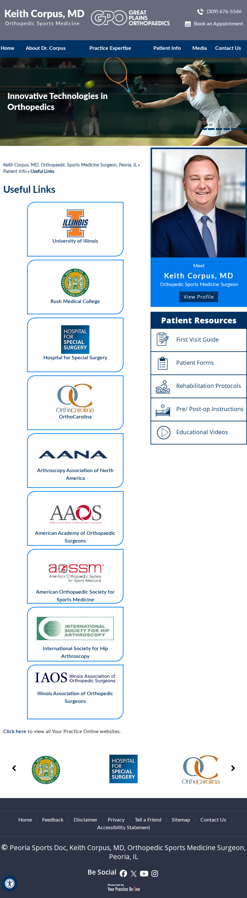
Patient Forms (195, 362)
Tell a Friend (148, 819)
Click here (14, 731)
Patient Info (167, 48)
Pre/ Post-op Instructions (210, 409)
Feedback (52, 819)
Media (199, 48)
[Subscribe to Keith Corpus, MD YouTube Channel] (144, 873)
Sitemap (181, 819)
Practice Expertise (110, 48)
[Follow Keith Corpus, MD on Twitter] (133, 873)
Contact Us (228, 48)
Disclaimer (85, 819)
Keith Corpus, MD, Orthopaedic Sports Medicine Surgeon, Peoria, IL (70, 165)
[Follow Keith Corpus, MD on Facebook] (123, 873)
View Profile (199, 296)
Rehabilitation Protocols (208, 386)
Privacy (116, 819)
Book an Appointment (218, 23)
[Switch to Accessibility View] (10, 884)
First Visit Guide (197, 339)
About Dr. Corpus (46, 48)
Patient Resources (198, 320)
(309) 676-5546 (224, 11)
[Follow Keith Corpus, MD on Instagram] (154, 873)
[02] (211, 129)
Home (7, 48)
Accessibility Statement (123, 827)
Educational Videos (202, 432)
